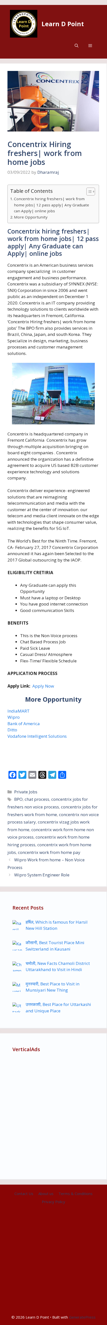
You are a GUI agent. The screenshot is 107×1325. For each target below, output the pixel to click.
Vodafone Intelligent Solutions (37, 736)
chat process (37, 799)
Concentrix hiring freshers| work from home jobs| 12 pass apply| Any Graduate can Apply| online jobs (51, 204)
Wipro (13, 717)
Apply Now (43, 686)
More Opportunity (31, 217)
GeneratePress (82, 1317)
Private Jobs (25, 792)
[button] (76, 46)
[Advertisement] (53, 1114)
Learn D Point (63, 24)
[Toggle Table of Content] (88, 191)
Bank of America (23, 723)
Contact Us (23, 1193)
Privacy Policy (53, 1201)
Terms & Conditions (75, 1193)
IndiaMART (18, 711)
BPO (18, 799)
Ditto (12, 730)
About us (46, 1193)
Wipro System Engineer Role (41, 875)
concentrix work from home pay (49, 852)
